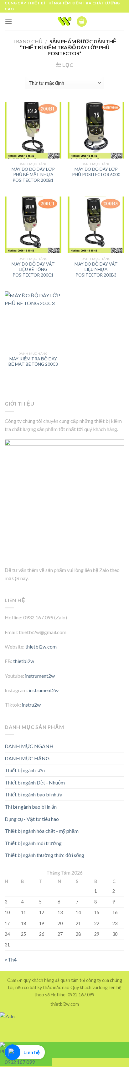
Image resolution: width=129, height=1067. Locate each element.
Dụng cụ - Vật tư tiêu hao (32, 819)
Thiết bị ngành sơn (25, 770)
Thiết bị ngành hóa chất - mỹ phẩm (42, 831)
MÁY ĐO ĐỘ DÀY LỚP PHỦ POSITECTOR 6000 (96, 172)
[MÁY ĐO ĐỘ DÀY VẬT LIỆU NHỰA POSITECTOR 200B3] (96, 225)
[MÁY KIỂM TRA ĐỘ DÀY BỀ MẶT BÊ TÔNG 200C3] (33, 319)
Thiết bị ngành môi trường (33, 843)
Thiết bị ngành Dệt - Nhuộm (35, 782)
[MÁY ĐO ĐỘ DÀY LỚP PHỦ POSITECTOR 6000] (96, 130)
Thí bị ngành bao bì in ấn (31, 807)
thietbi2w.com (41, 646)
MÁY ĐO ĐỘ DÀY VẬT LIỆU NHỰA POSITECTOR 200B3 (96, 269)
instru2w (31, 705)
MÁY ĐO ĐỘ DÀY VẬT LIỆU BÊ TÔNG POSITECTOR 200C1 (33, 269)
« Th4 (11, 959)
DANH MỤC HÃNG (27, 758)
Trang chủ (28, 41)
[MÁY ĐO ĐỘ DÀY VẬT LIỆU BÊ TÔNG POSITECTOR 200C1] (33, 225)
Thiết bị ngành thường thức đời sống (44, 855)
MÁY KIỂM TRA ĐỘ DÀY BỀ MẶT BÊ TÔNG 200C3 (33, 361)
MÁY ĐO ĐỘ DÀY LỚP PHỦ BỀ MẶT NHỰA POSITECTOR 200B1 (33, 175)
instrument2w (40, 676)
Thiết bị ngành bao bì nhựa (33, 794)
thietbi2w (23, 661)
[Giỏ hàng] (82, 21)
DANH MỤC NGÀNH (29, 746)
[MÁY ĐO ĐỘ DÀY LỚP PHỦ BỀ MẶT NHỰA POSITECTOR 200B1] (33, 130)
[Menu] (8, 21)
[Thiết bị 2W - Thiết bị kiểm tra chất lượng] (65, 21)
